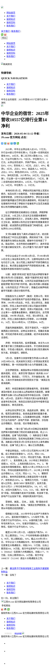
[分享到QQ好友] (5, 609)
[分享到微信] (2, 34)
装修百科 (11, 22)
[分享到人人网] (15, 143)
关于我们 (11, 16)
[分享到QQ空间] (5, 143)
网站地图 (18, 633)
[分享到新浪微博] (5, 34)
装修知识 (11, 19)
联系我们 (11, 26)
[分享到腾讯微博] (11, 143)
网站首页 (11, 13)
